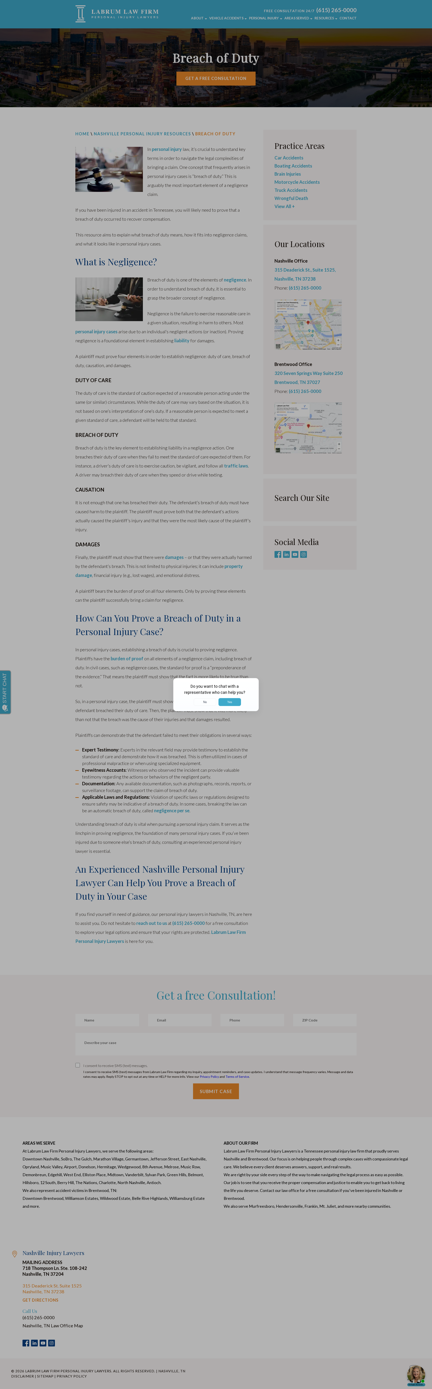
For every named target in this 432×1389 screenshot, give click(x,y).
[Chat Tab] (216, 694)
